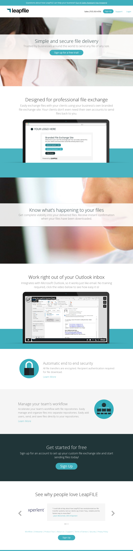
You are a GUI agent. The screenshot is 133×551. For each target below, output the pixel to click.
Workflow (28, 531)
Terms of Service (81, 531)
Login (128, 11)
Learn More (49, 376)
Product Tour (49, 531)
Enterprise (38, 531)
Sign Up (108, 11)
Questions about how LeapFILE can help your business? (66, 2)
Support (118, 11)
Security (92, 531)
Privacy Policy (103, 531)
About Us (60, 531)
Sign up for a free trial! (66, 52)
